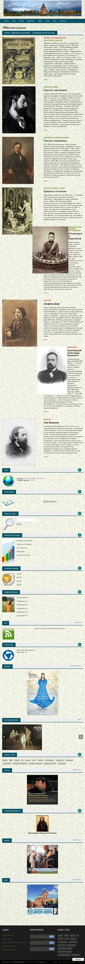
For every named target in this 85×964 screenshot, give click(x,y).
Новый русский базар (23, 555)
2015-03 (19, 581)
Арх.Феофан (69, 760)
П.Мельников (60, 760)
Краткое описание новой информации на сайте (50, 628)
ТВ (22, 760)
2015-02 (19, 584)
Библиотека (66, 962)
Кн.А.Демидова (7, 763)
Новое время (21, 551)
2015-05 (19, 574)
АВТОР (54, 21)
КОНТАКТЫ (63, 21)
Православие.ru (76, 769)
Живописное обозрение (24, 544)
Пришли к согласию (55, 191)
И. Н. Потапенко (22, 548)
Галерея (74, 962)
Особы (34, 760)
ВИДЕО (40, 21)
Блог (60, 962)
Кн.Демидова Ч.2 (22, 601)
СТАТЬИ (47, 21)
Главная (6, 21)
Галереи (21, 21)
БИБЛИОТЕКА (31, 21)
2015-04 (19, 577)
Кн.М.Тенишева (49, 760)
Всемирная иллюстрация (25, 540)
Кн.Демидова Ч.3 (22, 605)
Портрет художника (55, 90)
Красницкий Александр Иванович (74, 353)
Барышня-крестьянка (75, 665)
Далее (79, 719)
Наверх (78, 959)
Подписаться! (78, 622)
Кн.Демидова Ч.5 (22, 612)
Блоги (14, 21)
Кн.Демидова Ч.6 (22, 615)
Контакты (40, 760)
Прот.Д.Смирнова (76, 879)
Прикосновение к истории (31, 962)
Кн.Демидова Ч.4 (22, 608)
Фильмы (27, 760)
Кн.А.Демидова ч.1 (23, 597)
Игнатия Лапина (76, 840)
